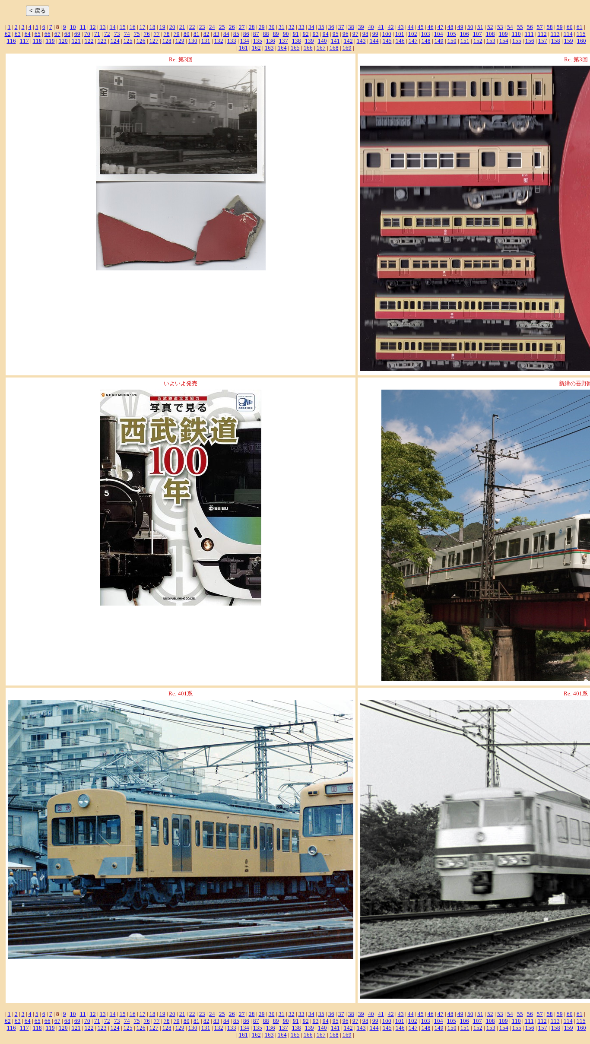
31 (282, 27)
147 (413, 41)
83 (216, 34)
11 (83, 27)
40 (371, 27)
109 (503, 34)
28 (252, 27)
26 (232, 27)
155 (516, 41)
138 (296, 41)
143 (361, 41)
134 (244, 41)
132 (218, 41)
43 (401, 27)
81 (196, 34)
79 (177, 34)
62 (8, 34)
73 (117, 34)
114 (568, 34)
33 (301, 27)
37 (341, 27)
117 (24, 41)
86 (246, 34)
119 (50, 41)
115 (581, 34)
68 (67, 34)
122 (89, 41)
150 (452, 41)
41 (381, 27)
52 (490, 27)
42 (391, 27)
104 (438, 34)
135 (257, 41)
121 (76, 41)
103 (425, 34)
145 (387, 41)
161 (243, 47)
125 (128, 41)
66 (47, 34)
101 (399, 34)
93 (316, 34)
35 (321, 27)
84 (226, 34)
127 (154, 41)
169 (347, 47)
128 (166, 41)
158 (555, 41)
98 (365, 34)
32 (292, 27)
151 (464, 41)
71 (97, 34)
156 (529, 41)
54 (510, 27)
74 (127, 34)
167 (321, 47)
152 (477, 41)
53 (500, 27)
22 (192, 27)
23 (202, 27)
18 (152, 27)
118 (37, 41)
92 (306, 34)
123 (102, 41)
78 (167, 34)
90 (286, 34)
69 (77, 34)
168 (334, 47)
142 (348, 41)
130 (192, 41)
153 (490, 41)
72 (107, 34)
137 (283, 41)
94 (326, 34)
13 (103, 27)
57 (540, 27)
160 (581, 41)
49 (460, 27)
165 (295, 47)
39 (361, 27)
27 (242, 27)
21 (182, 27)
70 (87, 34)
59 (560, 27)
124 (115, 41)
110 (516, 34)
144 (374, 41)
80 (187, 34)
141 (335, 41)
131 (205, 41)
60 (570, 27)
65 (38, 34)
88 (266, 34)
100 (386, 34)
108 (490, 34)
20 (172, 27)
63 (18, 34)
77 (157, 34)
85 (236, 34)
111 (529, 34)
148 (426, 41)
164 (282, 47)
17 (143, 27)
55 (520, 27)
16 (133, 27)
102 (412, 34)
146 (400, 41)
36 (331, 27)
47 (441, 27)
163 (269, 47)
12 (93, 27)
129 (179, 41)
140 (322, 41)
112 (542, 34)
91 (296, 34)
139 (309, 41)
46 (431, 27)
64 (28, 34)
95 (336, 34)
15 (123, 27)
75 (137, 34)
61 (580, 27)
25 (222, 27)
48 (450, 27)
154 (503, 41)
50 (470, 27)
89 (276, 34)
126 (141, 41)
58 (550, 27)
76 (147, 34)
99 (375, 34)
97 (355, 34)
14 (113, 27)
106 (464, 34)
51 (480, 27)
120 (63, 41)
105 (451, 34)
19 (162, 27)
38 (351, 27)
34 (311, 27)
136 (270, 41)
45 (421, 27)
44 (411, 27)
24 (212, 27)
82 (206, 34)
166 (308, 47)
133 (231, 41)
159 (568, 41)
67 (57, 34)
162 (256, 47)
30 (272, 27)
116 (11, 41)
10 (73, 27)
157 (542, 41)
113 (555, 34)
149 (439, 41)
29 (262, 27)
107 (477, 34)
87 (256, 34)
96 (346, 34)
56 (530, 27)
